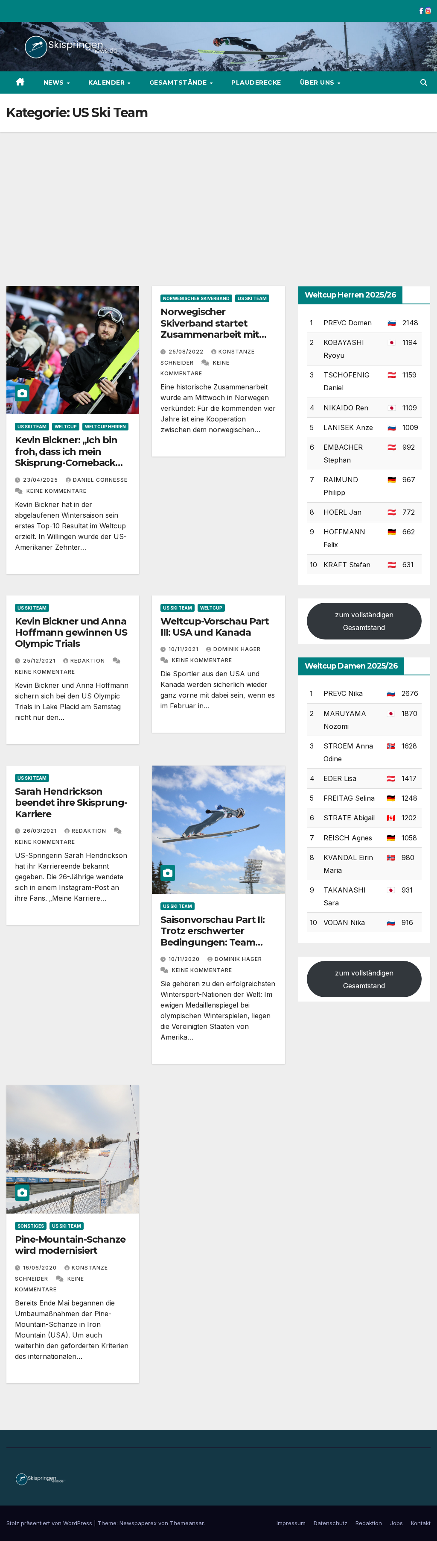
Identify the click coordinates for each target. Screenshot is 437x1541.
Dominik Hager (237, 649)
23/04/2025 (41, 480)
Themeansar (187, 1523)
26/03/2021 (40, 831)
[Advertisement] (218, 196)
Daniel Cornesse (100, 480)
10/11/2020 (185, 959)
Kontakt (421, 1523)
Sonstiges (30, 1226)
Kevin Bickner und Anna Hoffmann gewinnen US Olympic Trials (71, 633)
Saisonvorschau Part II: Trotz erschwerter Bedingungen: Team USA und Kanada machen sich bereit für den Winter (212, 948)
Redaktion (88, 660)
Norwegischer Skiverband (196, 298)
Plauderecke (256, 82)
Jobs (396, 1523)
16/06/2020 (40, 1267)
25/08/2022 (187, 351)
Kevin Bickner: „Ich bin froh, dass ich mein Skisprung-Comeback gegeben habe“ (66, 457)
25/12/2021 (40, 660)
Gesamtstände (179, 82)
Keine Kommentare (56, 491)
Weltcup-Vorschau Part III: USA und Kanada (214, 627)
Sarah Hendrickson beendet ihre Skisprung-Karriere (71, 803)
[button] (423, 82)
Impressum (291, 1523)
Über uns (318, 82)
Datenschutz (330, 1523)
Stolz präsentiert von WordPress (50, 1523)
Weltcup (66, 426)
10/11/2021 (184, 649)
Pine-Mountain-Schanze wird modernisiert (70, 1245)
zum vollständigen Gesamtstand (364, 621)
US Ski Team (32, 426)
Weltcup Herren (105, 426)
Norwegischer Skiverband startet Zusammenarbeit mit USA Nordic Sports (209, 328)
